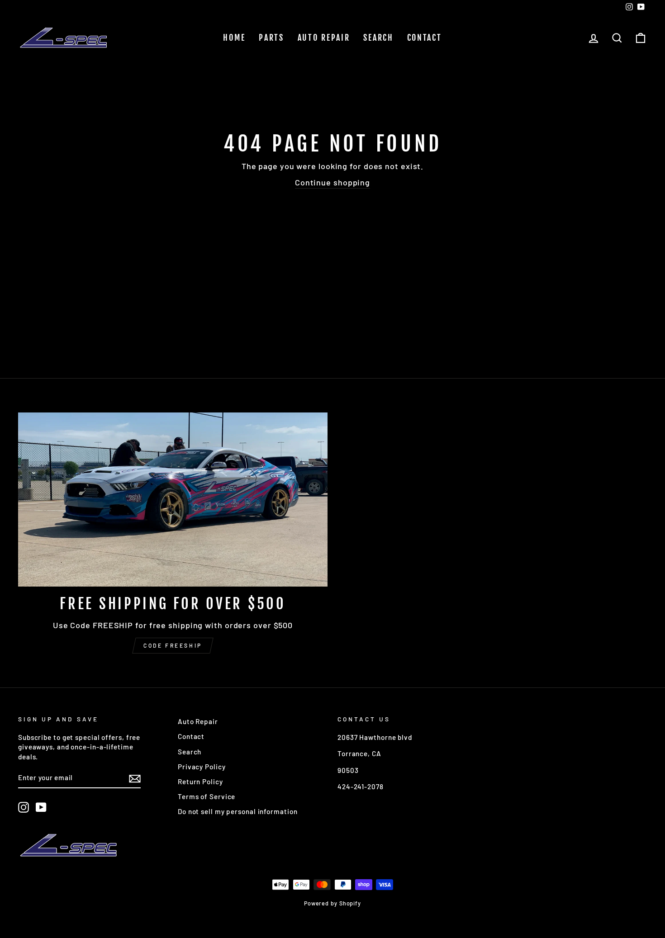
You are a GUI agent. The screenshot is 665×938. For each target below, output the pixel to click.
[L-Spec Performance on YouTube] (41, 807)
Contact (424, 38)
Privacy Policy (202, 767)
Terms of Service (206, 796)
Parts (271, 38)
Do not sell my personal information (238, 811)
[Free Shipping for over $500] (173, 499)
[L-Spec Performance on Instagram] (23, 807)
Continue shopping (332, 182)
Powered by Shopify (332, 903)
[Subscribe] (135, 778)
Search (378, 38)
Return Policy (200, 781)
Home (234, 38)
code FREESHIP (172, 645)
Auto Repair (324, 38)
